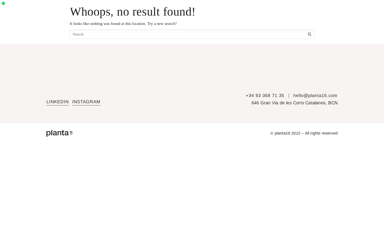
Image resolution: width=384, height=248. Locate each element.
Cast (342, 7)
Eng (332, 7)
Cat (352, 7)
